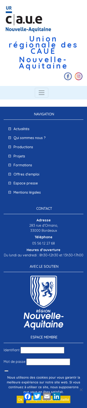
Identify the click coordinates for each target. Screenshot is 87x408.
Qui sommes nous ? (30, 138)
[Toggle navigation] (41, 93)
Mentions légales (27, 192)
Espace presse (26, 183)
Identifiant (12, 350)
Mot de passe (14, 361)
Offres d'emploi (26, 174)
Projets (19, 156)
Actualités (21, 129)
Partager (31, 404)
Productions (23, 147)
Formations (23, 165)
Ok (20, 399)
